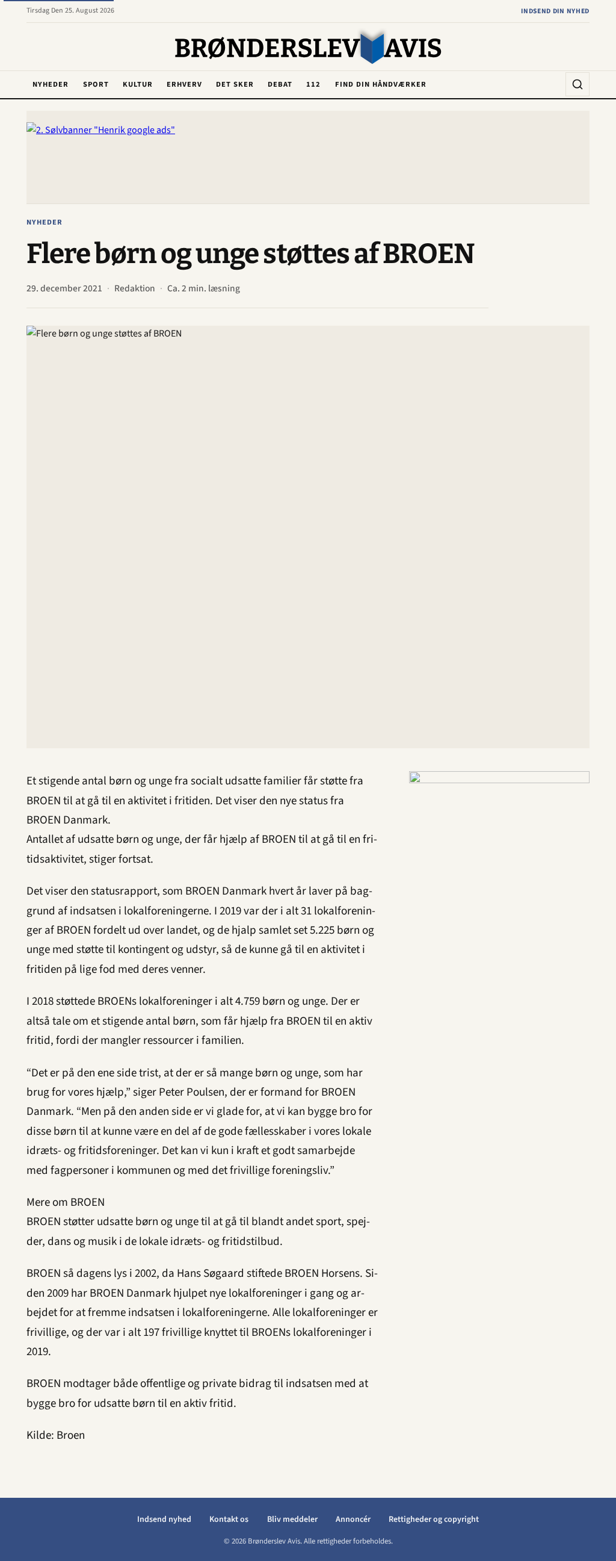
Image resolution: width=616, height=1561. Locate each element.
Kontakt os (228, 1519)
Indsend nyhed (164, 1519)
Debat (280, 84)
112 (313, 84)
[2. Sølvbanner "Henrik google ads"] (308, 157)
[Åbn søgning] (577, 84)
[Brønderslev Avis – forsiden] (308, 47)
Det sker (235, 84)
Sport (96, 84)
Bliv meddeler (292, 1519)
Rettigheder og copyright (434, 1519)
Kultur (138, 84)
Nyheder (50, 84)
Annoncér (353, 1519)
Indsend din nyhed (555, 11)
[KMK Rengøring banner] (499, 951)
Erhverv (184, 84)
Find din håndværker (381, 84)
